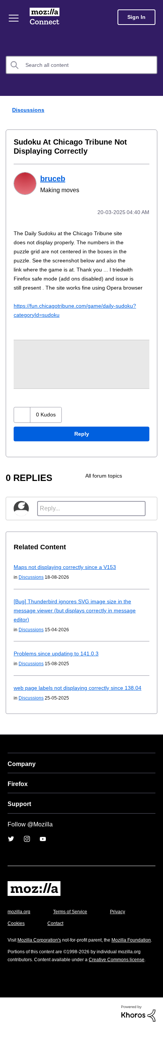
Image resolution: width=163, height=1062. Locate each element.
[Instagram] (27, 856)
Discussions (27, 109)
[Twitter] (11, 856)
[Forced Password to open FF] (137, 484)
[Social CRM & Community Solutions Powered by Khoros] (138, 1045)
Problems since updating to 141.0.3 (58, 661)
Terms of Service (74, 929)
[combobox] (81, 65)
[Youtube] (42, 856)
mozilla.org (20, 929)
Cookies (56, 940)
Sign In (136, 17)
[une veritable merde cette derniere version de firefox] (150, 484)
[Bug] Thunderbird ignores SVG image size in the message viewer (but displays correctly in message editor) (79, 618)
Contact (97, 940)
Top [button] (10, 1043)
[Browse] (14, 18)
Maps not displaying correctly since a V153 (68, 575)
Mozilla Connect (46, 17)
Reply (81, 442)
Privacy (16, 940)
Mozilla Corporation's (42, 957)
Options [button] (152, 110)
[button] (23, 423)
